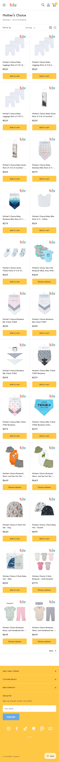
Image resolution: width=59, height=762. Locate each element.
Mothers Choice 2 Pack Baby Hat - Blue (15, 577)
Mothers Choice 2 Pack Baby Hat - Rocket (44, 526)
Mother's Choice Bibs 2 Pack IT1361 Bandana (14, 423)
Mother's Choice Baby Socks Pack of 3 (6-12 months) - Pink (15, 166)
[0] (54, 5)
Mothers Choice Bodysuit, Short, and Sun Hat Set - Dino (43, 474)
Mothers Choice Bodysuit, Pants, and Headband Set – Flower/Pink (14, 629)
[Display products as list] (55, 27)
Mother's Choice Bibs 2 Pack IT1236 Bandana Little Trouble (44, 423)
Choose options (44, 281)
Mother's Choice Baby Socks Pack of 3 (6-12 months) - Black (44, 115)
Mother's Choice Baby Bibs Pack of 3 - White (43, 217)
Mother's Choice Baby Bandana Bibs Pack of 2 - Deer (43, 166)
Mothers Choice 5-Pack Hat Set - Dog (14, 526)
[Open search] (43, 5)
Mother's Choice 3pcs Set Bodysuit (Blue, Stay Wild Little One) (43, 269)
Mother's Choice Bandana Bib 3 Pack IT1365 (13, 371)
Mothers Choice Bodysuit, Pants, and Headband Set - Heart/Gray (43, 629)
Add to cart (15, 76)
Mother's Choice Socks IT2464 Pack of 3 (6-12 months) (12, 269)
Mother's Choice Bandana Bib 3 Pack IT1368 (13, 320)
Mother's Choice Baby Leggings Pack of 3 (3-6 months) (42, 63)
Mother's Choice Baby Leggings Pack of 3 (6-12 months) (13, 63)
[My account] (48, 5)
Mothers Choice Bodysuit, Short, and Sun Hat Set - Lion (13, 474)
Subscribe (11, 717)
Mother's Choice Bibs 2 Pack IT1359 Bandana (44, 371)
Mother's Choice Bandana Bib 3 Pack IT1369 (43, 320)
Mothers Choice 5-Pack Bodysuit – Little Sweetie (42, 577)
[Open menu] (4, 5)
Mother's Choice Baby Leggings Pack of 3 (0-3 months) (13, 115)
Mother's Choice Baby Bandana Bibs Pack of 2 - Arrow (14, 217)
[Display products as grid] (50, 27)
